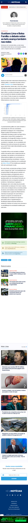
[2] (14, 381)
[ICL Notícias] (14, 2)
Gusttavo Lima (9, 84)
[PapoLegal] (19, 54)
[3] (14, 402)
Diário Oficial (6, 163)
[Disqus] (14, 318)
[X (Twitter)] (26, 54)
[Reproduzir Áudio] (2, 75)
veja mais (24, 346)
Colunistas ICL (4, 31)
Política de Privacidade (14, 509)
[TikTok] (18, 495)
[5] (14, 445)
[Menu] (2, 2)
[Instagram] (7, 495)
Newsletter (14, 501)
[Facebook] (23, 54)
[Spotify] (20, 495)
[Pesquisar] (26, 2)
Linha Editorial (14, 505)
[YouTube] (12, 495)
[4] (14, 424)
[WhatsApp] (21, 54)
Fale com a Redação (14, 507)
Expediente (14, 503)
